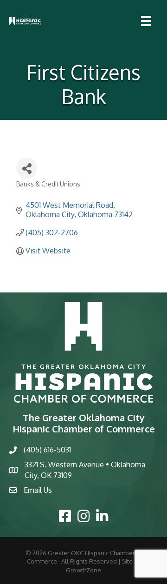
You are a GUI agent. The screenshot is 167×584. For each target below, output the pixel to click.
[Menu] (146, 21)
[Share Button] (26, 168)
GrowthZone (83, 570)
